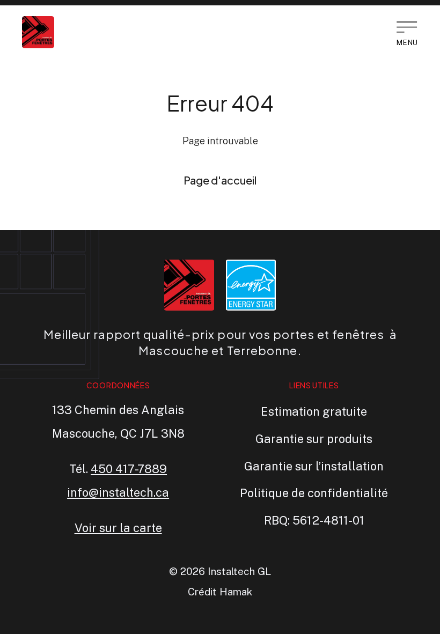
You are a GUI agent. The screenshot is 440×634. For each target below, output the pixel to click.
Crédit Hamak (220, 592)
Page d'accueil (220, 180)
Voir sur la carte (118, 528)
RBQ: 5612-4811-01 (314, 520)
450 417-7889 (129, 469)
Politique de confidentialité (314, 493)
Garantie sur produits (313, 439)
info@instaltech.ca (118, 492)
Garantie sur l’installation (314, 466)
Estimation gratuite (314, 411)
